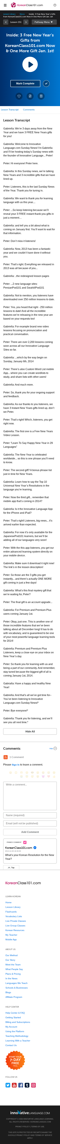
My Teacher (11, 935)
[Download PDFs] (41, 96)
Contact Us (11, 1045)
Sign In (16, 764)
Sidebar (44, 22)
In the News (11, 978)
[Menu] (5, 5)
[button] (55, 5)
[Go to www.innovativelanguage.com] (30, 1112)
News (22, 14)
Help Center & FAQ (15, 1013)
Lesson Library (9, 14)
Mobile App (11, 939)
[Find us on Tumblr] (27, 1085)
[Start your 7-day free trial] (15, 1060)
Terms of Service (43, 1135)
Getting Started (13, 1017)
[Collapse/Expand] (30, 748)
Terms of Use (37, 1127)
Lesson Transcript (10, 109)
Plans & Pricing (13, 974)
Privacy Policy (22, 1127)
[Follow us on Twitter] (7, 1085)
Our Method (11, 955)
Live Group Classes (15, 925)
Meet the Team (13, 964)
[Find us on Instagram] (33, 1085)
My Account (11, 1026)
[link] (5, 22)
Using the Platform (14, 1031)
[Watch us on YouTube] (14, 1085)
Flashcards (11, 911)
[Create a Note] (30, 96)
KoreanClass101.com (40, 1122)
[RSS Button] (5, 757)
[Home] (27, 7)
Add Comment (30, 832)
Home (8, 902)
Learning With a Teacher (17, 1040)
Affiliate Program (13, 997)
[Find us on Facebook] (20, 1085)
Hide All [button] (30, 731)
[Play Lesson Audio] (30, 64)
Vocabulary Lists (13, 916)
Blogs (8, 992)
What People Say (14, 969)
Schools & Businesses (16, 987)
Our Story (10, 960)
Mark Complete (25, 83)
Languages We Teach (16, 983)
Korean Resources (14, 930)
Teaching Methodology (16, 1036)
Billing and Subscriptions (17, 1022)
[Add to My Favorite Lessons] (19, 96)
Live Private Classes (15, 921)
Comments (29, 109)
